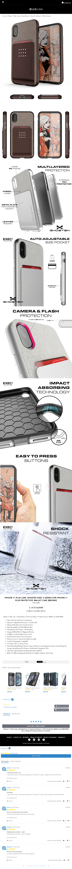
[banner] (36, 9)
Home (4, 16)
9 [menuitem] (44, 866)
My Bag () (67, 3)
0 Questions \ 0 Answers (10, 707)
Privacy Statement (50, 737)
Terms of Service (36, 737)
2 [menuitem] (29, 866)
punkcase (47, 743)
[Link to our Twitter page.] (33, 740)
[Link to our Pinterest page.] (43, 740)
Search (9, 737)
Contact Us (17, 737)
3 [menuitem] (31, 866)
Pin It (44, 662)
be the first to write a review (36, 726)
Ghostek (36, 603)
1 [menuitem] (27, 866)
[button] (61, 709)
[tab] (6, 714)
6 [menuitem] (38, 866)
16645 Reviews (14, 753)
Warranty (61, 737)
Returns (26, 737)
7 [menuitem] (40, 866)
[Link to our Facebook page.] (28, 740)
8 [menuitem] (42, 866)
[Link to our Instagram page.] (38, 740)
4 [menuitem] (33, 866)
